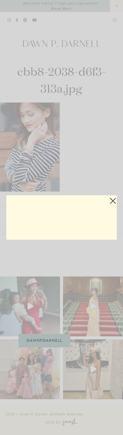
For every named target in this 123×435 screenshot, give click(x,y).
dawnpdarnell (44, 341)
